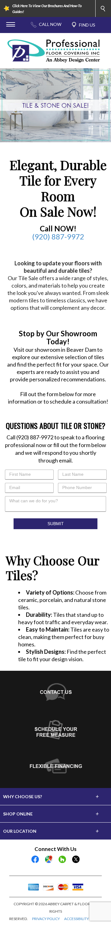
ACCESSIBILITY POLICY (83, 918)
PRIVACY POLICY (46, 918)
